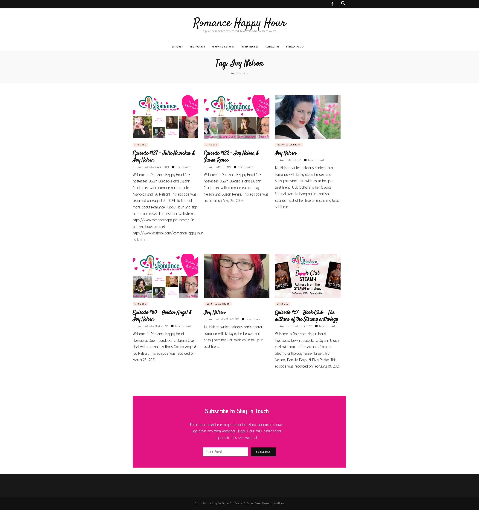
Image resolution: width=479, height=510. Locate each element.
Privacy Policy (295, 46)
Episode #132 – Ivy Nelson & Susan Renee (231, 156)
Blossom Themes (254, 503)
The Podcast (197, 46)
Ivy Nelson (285, 153)
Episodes (177, 46)
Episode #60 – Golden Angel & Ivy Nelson (162, 315)
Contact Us (273, 46)
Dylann (138, 166)
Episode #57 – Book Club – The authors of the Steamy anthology (306, 315)
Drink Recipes (250, 46)
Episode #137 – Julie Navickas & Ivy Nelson (164, 156)
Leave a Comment (183, 166)
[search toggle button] (343, 3)
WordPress (279, 503)
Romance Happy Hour (239, 23)
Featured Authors (223, 46)
